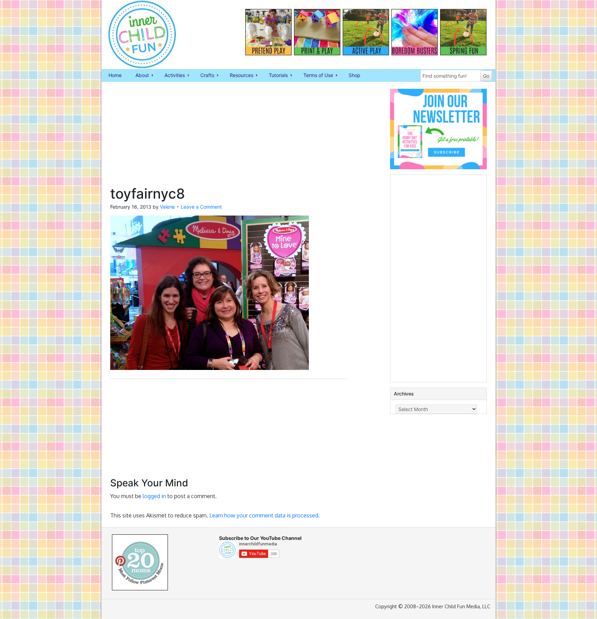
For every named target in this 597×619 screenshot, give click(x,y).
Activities (171, 75)
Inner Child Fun (136, 34)
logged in (154, 496)
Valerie (167, 207)
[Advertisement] (229, 137)
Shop (354, 75)
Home (115, 75)
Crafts (203, 75)
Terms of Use (314, 75)
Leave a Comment (201, 207)
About (139, 75)
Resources (238, 75)
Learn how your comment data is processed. (264, 515)
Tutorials (275, 75)
